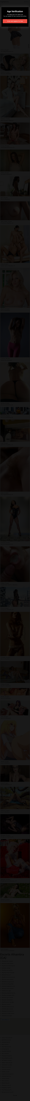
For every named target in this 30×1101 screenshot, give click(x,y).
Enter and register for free (15, 21)
